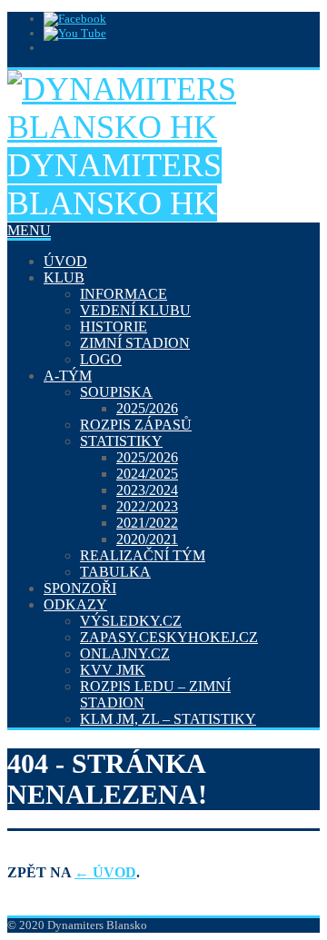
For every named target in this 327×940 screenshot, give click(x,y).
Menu (29, 230)
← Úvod (105, 872)
